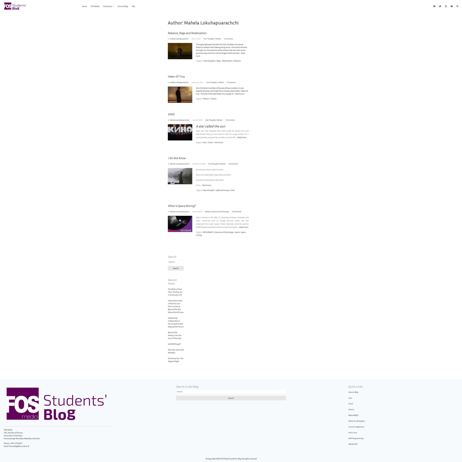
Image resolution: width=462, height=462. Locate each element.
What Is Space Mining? (182, 205)
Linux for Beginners (356, 427)
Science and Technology (220, 211)
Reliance (237, 61)
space (237, 232)
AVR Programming (355, 438)
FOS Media (95, 6)
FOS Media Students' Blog (230, 458)
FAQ (133, 6)
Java (350, 398)
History (206, 98)
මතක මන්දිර (353, 415)
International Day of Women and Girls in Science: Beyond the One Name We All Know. (175, 306)
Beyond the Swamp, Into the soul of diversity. (174, 335)
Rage (219, 61)
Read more (239, 94)
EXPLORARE (207, 232)
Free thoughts (209, 61)
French (351, 409)
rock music (218, 142)
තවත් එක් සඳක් (174, 344)
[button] (457, 6)
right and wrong (222, 190)
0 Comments (228, 39)
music (210, 142)
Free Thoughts (209, 39)
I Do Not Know (177, 158)
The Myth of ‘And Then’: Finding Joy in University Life (175, 292)
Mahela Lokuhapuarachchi (179, 39)
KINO (171, 114)
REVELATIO (352, 444)
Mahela (218, 39)
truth (232, 190)
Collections (107, 6)
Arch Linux (352, 432)
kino (204, 142)
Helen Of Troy (176, 76)
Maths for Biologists (356, 421)
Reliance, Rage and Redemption (187, 33)
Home (84, 6)
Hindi (350, 403)
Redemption (227, 61)
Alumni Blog (123, 6)
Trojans (213, 98)
